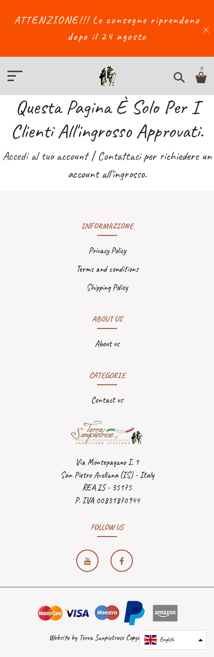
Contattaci (119, 155)
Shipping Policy (107, 287)
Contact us (107, 400)
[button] (173, 640)
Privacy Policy (107, 250)
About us (107, 343)
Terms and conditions (107, 269)
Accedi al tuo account (45, 155)
